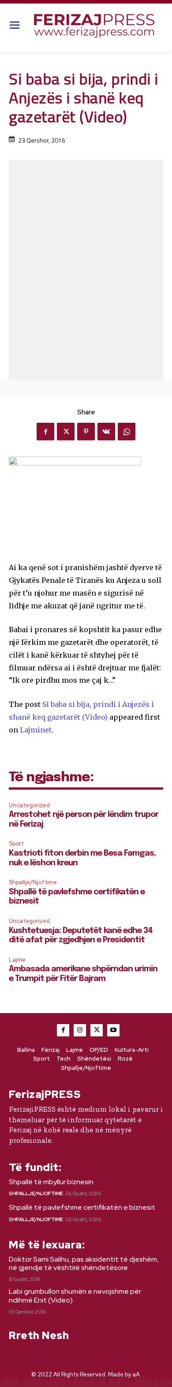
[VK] (106, 431)
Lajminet (36, 729)
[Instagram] (80, 1030)
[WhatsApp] (126, 431)
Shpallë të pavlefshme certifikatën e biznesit (82, 1207)
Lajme (17, 959)
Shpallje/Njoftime (33, 882)
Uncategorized (29, 805)
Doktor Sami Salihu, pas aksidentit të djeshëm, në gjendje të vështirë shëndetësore (84, 1263)
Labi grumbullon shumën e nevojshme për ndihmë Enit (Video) (75, 1295)
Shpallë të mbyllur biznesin (51, 1181)
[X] (66, 431)
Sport (16, 843)
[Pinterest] (86, 431)
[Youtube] (113, 1030)
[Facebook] (45, 431)
